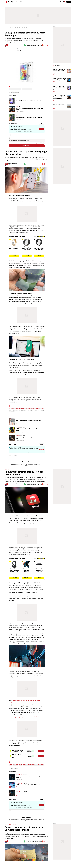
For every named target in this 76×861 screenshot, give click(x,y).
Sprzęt (13, 27)
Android (12, 408)
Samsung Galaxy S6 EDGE (26, 88)
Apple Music (15, 764)
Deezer (20, 764)
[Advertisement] (38, 15)
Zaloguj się (69, 1)
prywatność (38, 408)
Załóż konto (41, 129)
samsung (10, 88)
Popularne (41, 123)
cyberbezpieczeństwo (20, 408)
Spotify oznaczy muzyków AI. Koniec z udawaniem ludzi (26, 717)
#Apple (10, 764)
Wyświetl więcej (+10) (27, 145)
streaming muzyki (41, 764)
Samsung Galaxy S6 (17, 88)
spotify (24, 764)
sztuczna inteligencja (30, 408)
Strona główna (7, 27)
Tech (11, 27)
